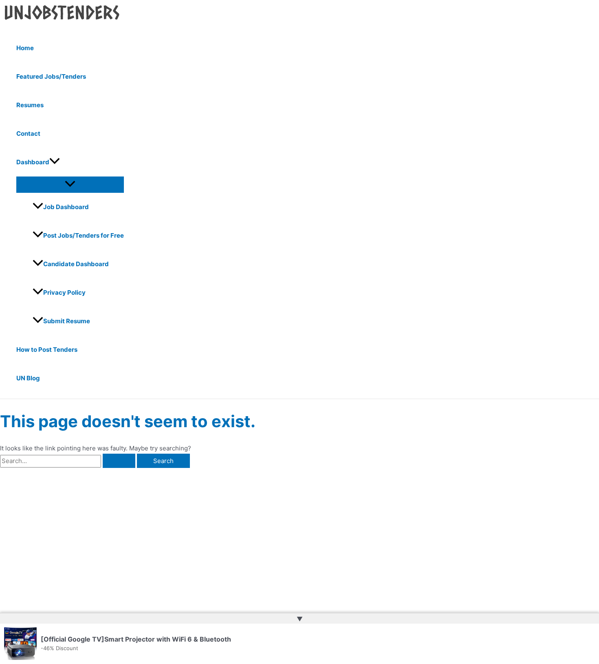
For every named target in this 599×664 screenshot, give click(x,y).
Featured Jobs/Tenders (51, 76)
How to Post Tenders (46, 349)
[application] (54, 162)
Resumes (30, 105)
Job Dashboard (66, 207)
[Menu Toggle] (70, 184)
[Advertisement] (127, 529)
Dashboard (32, 162)
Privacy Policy (64, 292)
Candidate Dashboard (76, 264)
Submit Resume (66, 321)
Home (25, 48)
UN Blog (28, 378)
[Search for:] (68, 461)
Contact (28, 133)
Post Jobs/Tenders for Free (83, 235)
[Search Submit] (119, 461)
